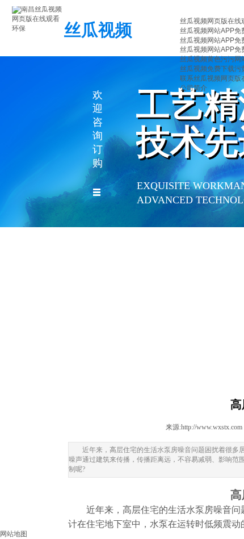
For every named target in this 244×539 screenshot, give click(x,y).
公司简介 (193, 88)
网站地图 (13, 534)
